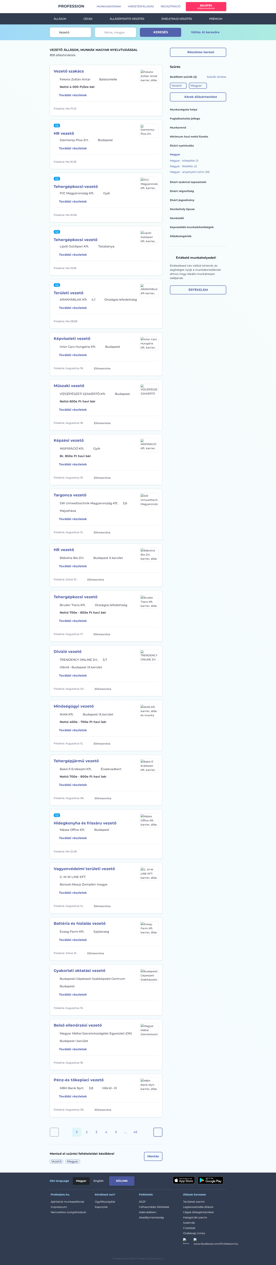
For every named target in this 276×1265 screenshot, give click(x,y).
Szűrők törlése (216, 77)
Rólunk (122, 1181)
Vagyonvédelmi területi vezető (84, 869)
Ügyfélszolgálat (105, 1201)
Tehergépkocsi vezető (75, 239)
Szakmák (189, 1222)
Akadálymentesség (151, 1217)
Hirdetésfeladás (141, 6)
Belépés (206, 7)
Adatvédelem (147, 1212)
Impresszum (59, 1207)
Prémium (215, 18)
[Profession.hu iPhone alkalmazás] (184, 1180)
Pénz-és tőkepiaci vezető (79, 1080)
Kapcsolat (101, 1207)
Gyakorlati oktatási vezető (79, 970)
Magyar (81, 1181)
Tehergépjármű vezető (76, 761)
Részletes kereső (200, 52)
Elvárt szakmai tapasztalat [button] (188, 182)
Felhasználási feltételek (154, 1207)
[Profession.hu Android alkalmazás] (210, 1180)
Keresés (160, 32)
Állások (60, 18)
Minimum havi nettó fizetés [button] (189, 136)
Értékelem (198, 290)
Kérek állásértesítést (200, 97)
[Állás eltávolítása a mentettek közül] (155, 108)
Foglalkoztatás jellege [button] (185, 118)
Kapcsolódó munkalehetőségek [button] (192, 227)
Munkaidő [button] (177, 218)
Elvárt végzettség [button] (182, 191)
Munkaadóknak (109, 6)
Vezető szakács (69, 71)
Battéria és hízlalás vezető (80, 923)
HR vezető (64, 133)
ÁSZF (142, 1201)
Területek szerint (194, 1201)
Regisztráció (171, 6)
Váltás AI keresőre (205, 32)
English (99, 1181)
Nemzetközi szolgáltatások (68, 1212)
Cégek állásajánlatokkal (198, 1212)
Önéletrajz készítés (176, 18)
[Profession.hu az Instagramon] (188, 1242)
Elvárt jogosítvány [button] (182, 200)
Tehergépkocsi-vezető (76, 186)
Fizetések (189, 1228)
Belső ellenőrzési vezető (78, 1025)
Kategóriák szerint (195, 1217)
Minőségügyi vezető (74, 706)
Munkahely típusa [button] (182, 209)
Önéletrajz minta (194, 1233)
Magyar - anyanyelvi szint (190, 172)
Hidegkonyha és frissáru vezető (85, 823)
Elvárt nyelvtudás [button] (182, 145)
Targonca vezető (70, 495)
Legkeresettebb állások (198, 1207)
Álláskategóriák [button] (181, 236)
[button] (178, 86)
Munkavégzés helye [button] (183, 109)
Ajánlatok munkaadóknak (67, 1201)
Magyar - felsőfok (183, 166)
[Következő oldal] (157, 1132)
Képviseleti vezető (72, 338)
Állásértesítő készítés (127, 18)
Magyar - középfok (184, 160)
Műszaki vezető (69, 385)
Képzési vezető (69, 440)
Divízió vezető (67, 651)
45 (135, 1132)
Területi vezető (68, 293)
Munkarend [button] (178, 127)
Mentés (153, 1156)
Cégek (88, 18)
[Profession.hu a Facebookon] (216, 1242)
